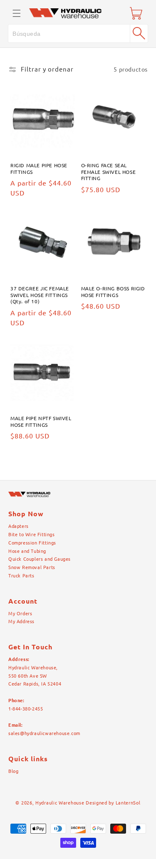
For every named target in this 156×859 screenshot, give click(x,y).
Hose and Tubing (27, 551)
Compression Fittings (32, 542)
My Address (21, 621)
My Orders (20, 613)
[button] (16, 13)
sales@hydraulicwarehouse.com (44, 733)
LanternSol (128, 802)
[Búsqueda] (139, 33)
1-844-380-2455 (25, 708)
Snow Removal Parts (31, 567)
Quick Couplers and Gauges (39, 559)
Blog (13, 771)
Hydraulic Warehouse (59, 802)
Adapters (18, 526)
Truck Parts (21, 575)
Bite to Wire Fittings (31, 534)
